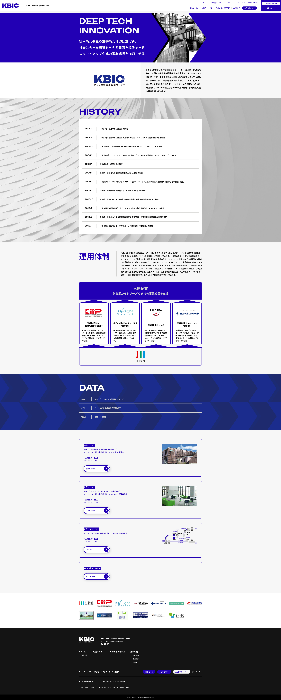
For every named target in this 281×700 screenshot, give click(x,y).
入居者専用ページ (270, 3)
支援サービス (206, 8)
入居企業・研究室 (223, 8)
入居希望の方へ (249, 8)
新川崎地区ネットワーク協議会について (118, 681)
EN (271, 11)
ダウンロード (90, 576)
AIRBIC (135, 662)
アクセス (229, 3)
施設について (90, 469)
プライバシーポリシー (86, 687)
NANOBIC (136, 659)
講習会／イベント (217, 3)
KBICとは (194, 8)
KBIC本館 (136, 655)
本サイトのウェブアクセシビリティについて (114, 687)
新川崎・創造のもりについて (89, 681)
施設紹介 (236, 8)
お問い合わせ (252, 3)
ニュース (205, 3)
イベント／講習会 (93, 672)
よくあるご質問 (240, 3)
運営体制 (84, 655)
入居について (90, 510)
